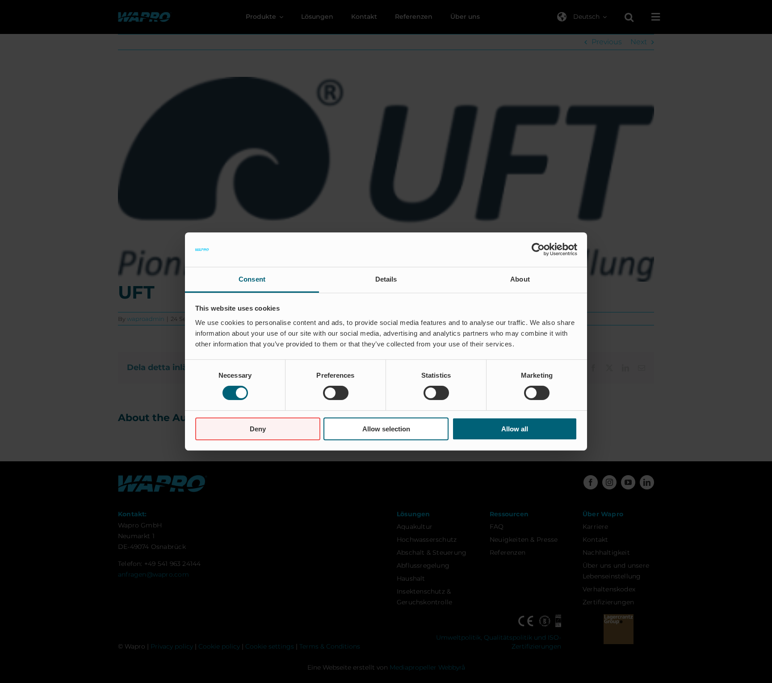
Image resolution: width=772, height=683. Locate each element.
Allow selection (386, 429)
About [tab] (520, 279)
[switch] (335, 393)
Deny (258, 429)
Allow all (514, 429)
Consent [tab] (252, 279)
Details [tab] (386, 279)
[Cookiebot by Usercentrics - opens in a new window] (538, 249)
